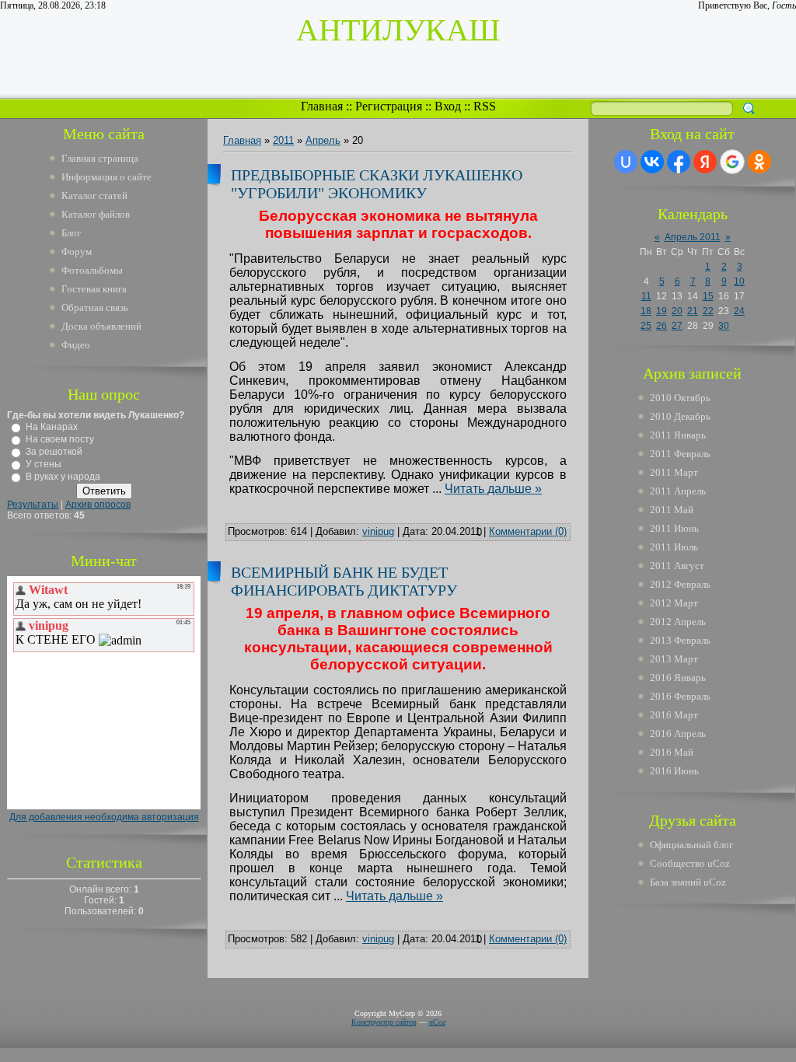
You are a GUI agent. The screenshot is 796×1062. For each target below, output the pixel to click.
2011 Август (677, 565)
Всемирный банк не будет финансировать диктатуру (344, 581)
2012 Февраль (680, 584)
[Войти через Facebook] (678, 161)
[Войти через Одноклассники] (759, 161)
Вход (448, 106)
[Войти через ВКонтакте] (652, 161)
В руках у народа (63, 476)
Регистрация (388, 106)
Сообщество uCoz (690, 863)
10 (739, 281)
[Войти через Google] (732, 161)
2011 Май (671, 509)
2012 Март (674, 603)
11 (646, 296)
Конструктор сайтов (384, 1022)
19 (661, 311)
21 (692, 311)
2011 (283, 140)
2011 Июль (674, 547)
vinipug (378, 531)
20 (677, 311)
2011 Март (674, 472)
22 (708, 311)
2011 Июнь (674, 528)
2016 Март (674, 715)
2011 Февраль (680, 453)
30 (723, 325)
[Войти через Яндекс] (705, 161)
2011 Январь (678, 435)
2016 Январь (678, 677)
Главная (322, 106)
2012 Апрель (678, 621)
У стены (43, 464)
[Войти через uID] (625, 161)
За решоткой (54, 451)
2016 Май (671, 752)
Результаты (32, 504)
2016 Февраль (680, 696)
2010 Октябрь (680, 397)
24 (739, 311)
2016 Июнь (674, 771)
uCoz (437, 1022)
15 (708, 296)
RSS (484, 106)
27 (677, 325)
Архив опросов (98, 504)
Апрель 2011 (693, 237)
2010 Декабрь (680, 416)
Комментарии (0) (528, 531)
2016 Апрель (678, 733)
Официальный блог (691, 845)
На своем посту (60, 439)
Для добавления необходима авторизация (104, 817)
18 (646, 311)
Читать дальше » (493, 488)
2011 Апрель (678, 491)
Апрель (322, 140)
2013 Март (674, 659)
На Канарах (52, 426)
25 (646, 325)
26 (661, 325)
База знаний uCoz (688, 882)
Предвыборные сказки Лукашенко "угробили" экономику (376, 183)
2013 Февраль (680, 640)
